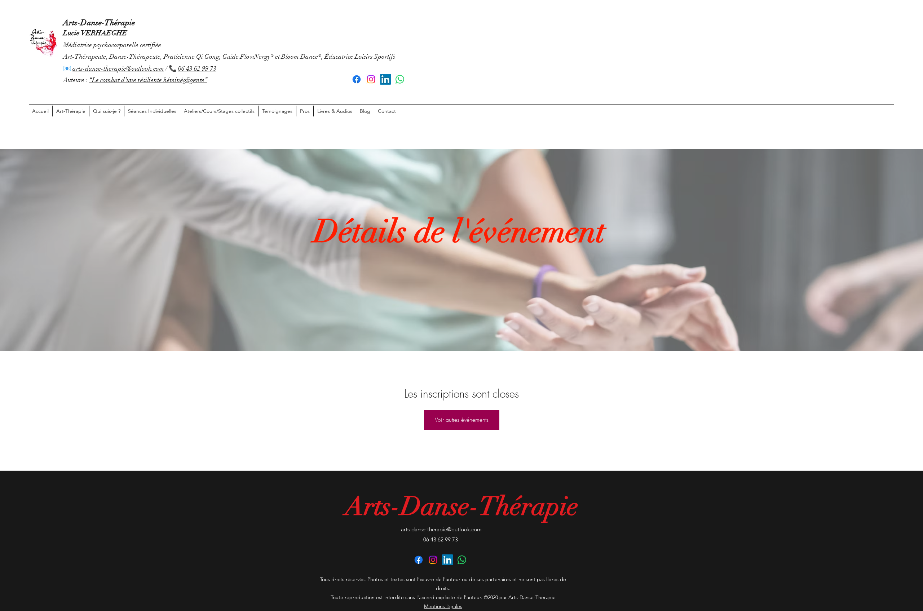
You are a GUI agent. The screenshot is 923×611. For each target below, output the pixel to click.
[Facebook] (356, 79)
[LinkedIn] (385, 79)
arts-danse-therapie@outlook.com (118, 68)
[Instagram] (371, 79)
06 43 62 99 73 (197, 68)
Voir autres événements (462, 420)
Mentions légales (443, 606)
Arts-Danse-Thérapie (99, 22)
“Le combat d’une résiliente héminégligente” (148, 80)
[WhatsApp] (399, 79)
